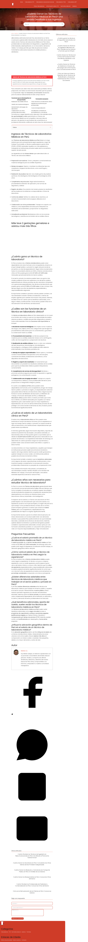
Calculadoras (4, 932)
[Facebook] (32, 712)
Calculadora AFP (72, 2)
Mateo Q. (24, 651)
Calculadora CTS (29, 2)
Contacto (24, 940)
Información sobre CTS (52, 6)
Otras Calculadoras (39, 6)
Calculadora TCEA (61, 2)
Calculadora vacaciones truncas (45, 2)
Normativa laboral (65, 6)
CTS (10, 932)
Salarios (74, 6)
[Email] (32, 849)
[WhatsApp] (32, 765)
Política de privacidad (6, 940)
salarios (24, 932)
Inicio (21, 2)
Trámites (29, 932)
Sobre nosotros (17, 940)
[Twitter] (21, 723)
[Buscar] (61, 23)
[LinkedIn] (32, 807)
